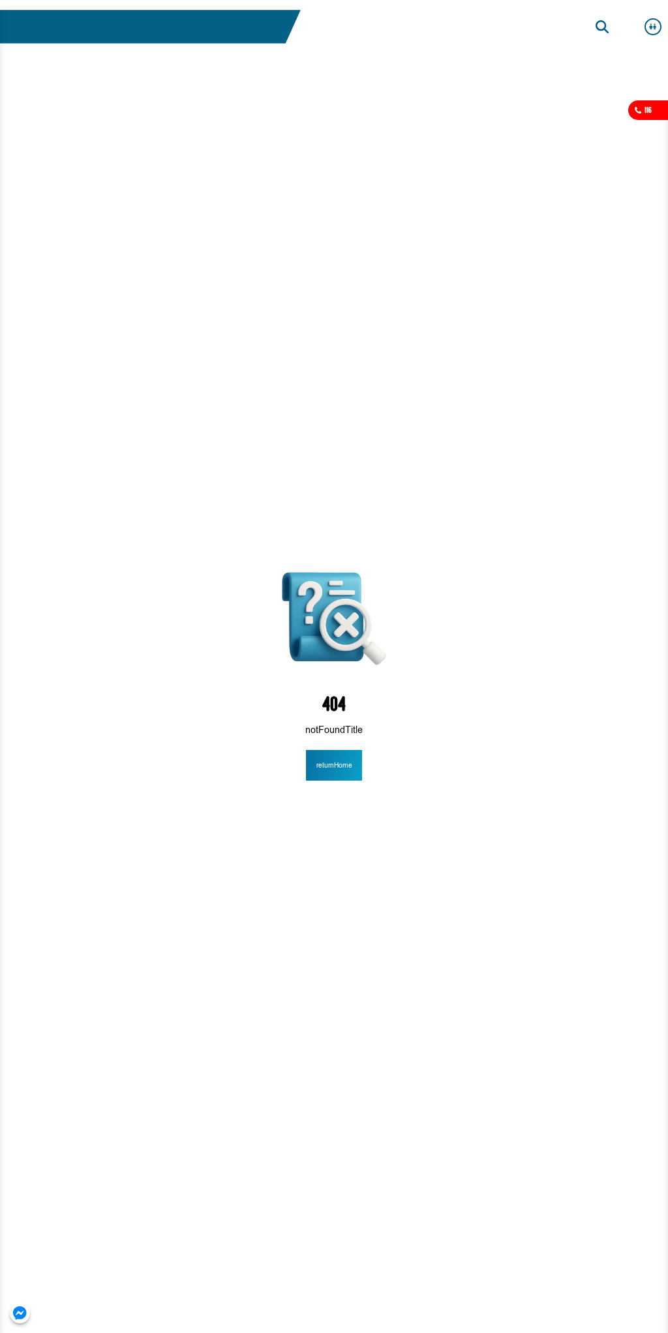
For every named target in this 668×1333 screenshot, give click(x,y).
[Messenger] (20, 1313)
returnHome (334, 765)
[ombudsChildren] (653, 26)
